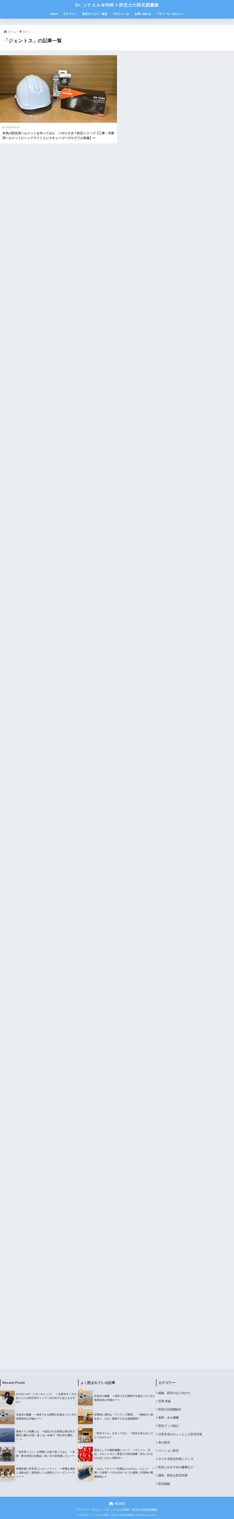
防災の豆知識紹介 (170, 1409)
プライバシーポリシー (170, 13)
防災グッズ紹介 (168, 1425)
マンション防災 (168, 1450)
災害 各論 (164, 1401)
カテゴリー (70, 13)
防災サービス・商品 (94, 13)
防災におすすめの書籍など (175, 1467)
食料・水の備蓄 (168, 1417)
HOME (119, 1504)
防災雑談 (164, 1483)
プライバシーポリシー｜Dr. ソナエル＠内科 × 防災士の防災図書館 (116, 1509)
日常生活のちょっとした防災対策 (180, 1434)
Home (54, 13)
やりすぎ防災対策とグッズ (175, 1458)
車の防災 (164, 1442)
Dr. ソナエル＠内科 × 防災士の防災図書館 (117, 5)
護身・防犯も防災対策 (173, 1475)
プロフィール (121, 13)
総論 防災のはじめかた (174, 1392)
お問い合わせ (143, 13)
